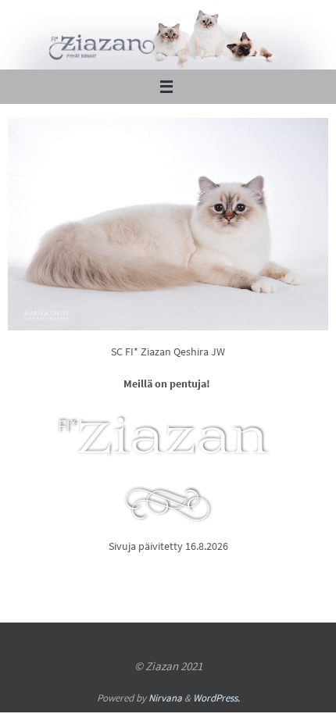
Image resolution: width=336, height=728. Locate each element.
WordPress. (216, 698)
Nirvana (165, 698)
